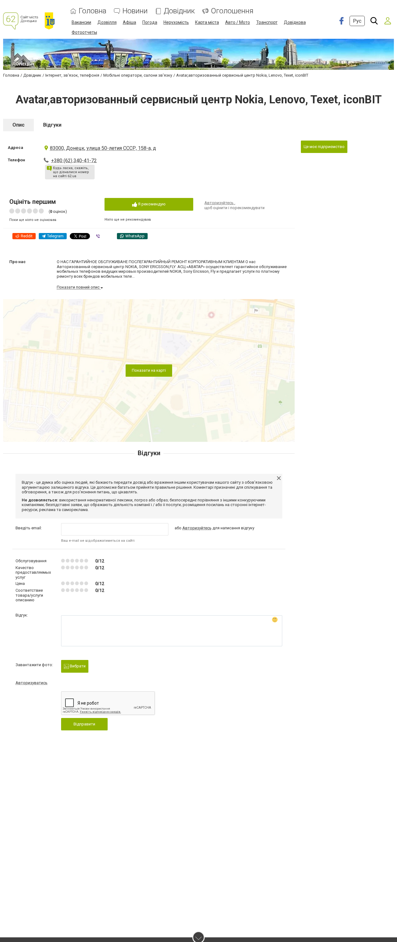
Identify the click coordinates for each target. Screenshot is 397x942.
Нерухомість (176, 22)
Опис (18, 125)
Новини (135, 11)
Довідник (179, 11)
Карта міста (207, 22)
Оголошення (232, 11)
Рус (357, 21)
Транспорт (267, 22)
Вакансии (81, 22)
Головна (92, 11)
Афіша (129, 22)
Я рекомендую (151, 204)
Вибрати (77, 666)
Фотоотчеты (84, 32)
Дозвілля (107, 22)
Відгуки (52, 125)
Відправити (84, 724)
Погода (149, 22)
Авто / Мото (237, 22)
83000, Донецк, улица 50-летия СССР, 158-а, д (103, 148)
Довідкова (295, 22)
